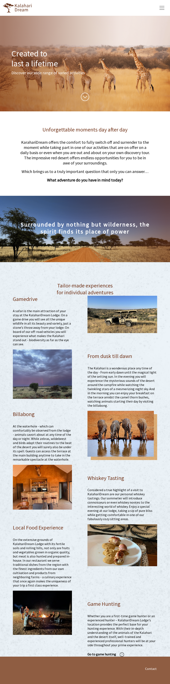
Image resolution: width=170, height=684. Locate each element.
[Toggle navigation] (162, 8)
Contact (151, 669)
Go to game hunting (102, 654)
